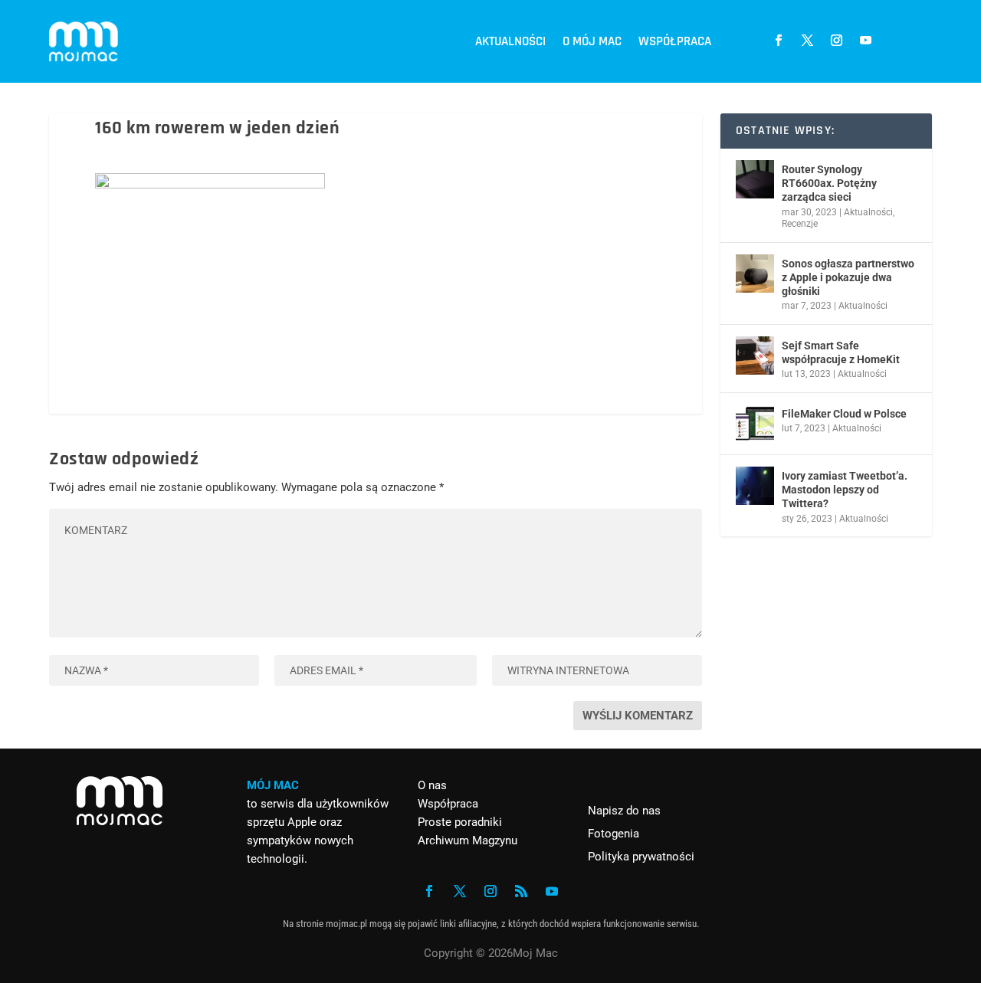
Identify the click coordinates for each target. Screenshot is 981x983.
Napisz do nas (624, 811)
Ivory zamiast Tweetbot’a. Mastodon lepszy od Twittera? (844, 490)
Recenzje (800, 223)
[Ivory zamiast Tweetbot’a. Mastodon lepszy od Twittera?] (755, 486)
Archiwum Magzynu (467, 840)
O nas (432, 785)
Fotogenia (613, 833)
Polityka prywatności (641, 856)
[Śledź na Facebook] (777, 40)
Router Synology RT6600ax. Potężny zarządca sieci (829, 183)
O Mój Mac (592, 41)
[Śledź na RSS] (521, 891)
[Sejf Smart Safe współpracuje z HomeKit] (755, 355)
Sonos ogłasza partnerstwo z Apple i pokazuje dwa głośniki (848, 277)
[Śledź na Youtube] (865, 40)
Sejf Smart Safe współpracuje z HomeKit (841, 352)
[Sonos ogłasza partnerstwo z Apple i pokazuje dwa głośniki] (755, 273)
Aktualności (510, 41)
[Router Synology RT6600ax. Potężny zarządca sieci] (755, 179)
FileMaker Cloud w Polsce (844, 414)
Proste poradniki (460, 822)
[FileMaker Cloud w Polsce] (755, 424)
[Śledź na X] (807, 40)
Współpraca (674, 41)
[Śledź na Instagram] (836, 40)
